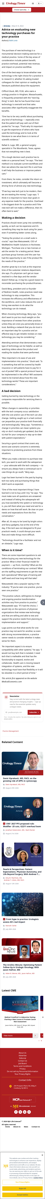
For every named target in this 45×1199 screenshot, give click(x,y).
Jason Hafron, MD (28, 973)
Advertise (22, 1055)
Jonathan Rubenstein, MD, (15, 830)
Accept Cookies (22, 1195)
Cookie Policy (38, 1178)
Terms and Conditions (22, 1066)
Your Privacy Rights (22, 1074)
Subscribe (33, 712)
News (26, 1127)
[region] (22, 1175)
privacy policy (8, 719)
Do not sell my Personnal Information (22, 1071)
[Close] (42, 1155)
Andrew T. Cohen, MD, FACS (14, 880)
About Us (22, 1053)
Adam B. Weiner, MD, (13, 973)
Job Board (22, 1063)
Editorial (22, 1058)
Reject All (22, 1189)
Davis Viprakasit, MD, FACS (15, 784)
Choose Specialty (20, 10)
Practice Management (11, 731)
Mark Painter (30, 830)
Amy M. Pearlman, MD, (14, 878)
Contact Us (22, 1061)
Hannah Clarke (11, 926)
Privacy (22, 1069)
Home (7, 1127)
